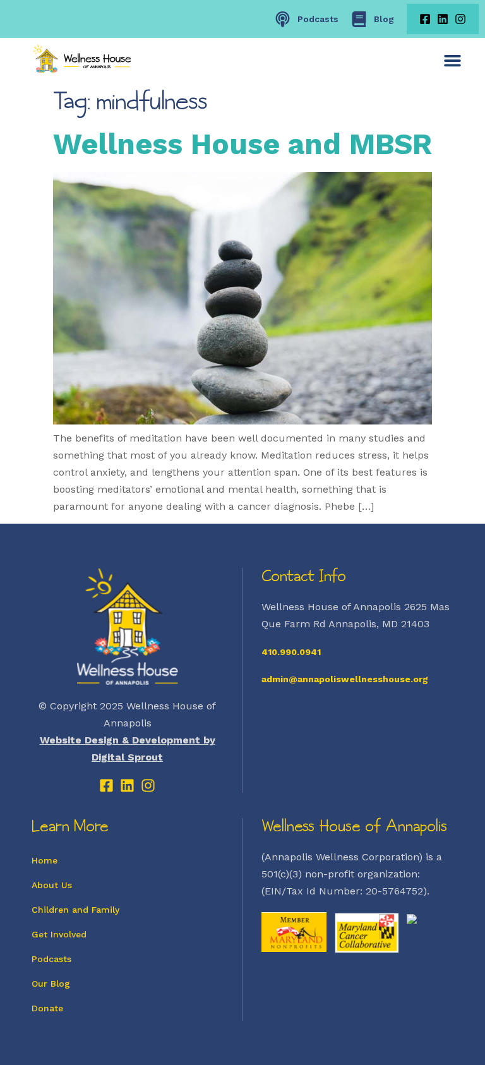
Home (44, 860)
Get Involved (59, 934)
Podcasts (51, 959)
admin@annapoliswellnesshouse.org (344, 679)
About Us (52, 885)
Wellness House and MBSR (242, 144)
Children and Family (75, 910)
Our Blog (51, 983)
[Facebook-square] (425, 19)
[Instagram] (460, 19)
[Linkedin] (442, 19)
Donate (47, 1008)
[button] (453, 60)
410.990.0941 (291, 652)
